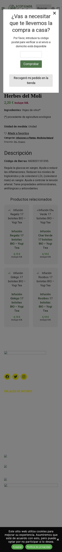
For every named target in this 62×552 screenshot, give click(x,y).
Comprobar (31, 64)
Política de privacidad (39, 546)
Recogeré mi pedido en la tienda (31, 80)
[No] (57, 539)
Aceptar (17, 546)
